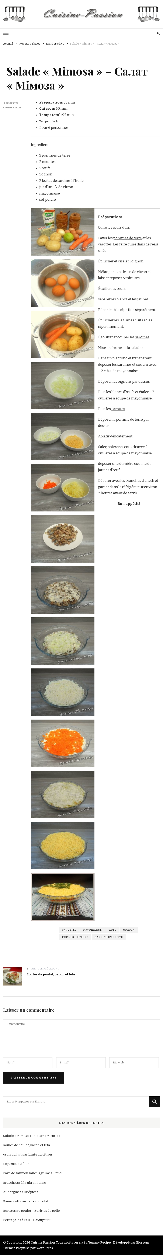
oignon (129, 929)
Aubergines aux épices (20, 1192)
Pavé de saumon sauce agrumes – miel (32, 1173)
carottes (49, 162)
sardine (64, 180)
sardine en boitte (109, 937)
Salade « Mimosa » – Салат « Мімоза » (32, 1136)
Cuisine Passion (43, 1242)
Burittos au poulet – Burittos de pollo (31, 1211)
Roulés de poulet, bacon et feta (26, 1145)
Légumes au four (16, 1164)
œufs (112, 929)
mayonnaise (92, 929)
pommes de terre (56, 155)
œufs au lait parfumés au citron (27, 1154)
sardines (142, 337)
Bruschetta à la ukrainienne (24, 1183)
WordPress (44, 1248)
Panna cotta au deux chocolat (25, 1201)
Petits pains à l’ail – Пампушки (27, 1220)
